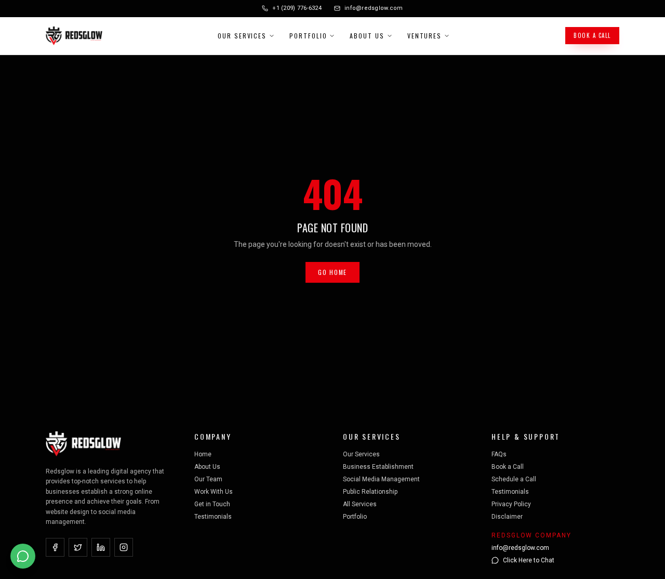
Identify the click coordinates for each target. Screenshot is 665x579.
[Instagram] (123, 547)
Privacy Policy (511, 504)
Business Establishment (378, 466)
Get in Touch (212, 504)
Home (202, 454)
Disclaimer (507, 516)
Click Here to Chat (528, 560)
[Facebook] (55, 547)
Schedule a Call (513, 479)
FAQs (499, 454)
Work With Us (213, 491)
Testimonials (213, 516)
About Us (367, 35)
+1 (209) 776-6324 (297, 8)
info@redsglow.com (373, 8)
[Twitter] (78, 547)
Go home (332, 272)
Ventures (424, 35)
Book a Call (592, 35)
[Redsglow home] (74, 36)
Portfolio (308, 35)
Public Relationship (370, 491)
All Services (360, 504)
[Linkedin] (100, 547)
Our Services (242, 35)
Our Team (208, 479)
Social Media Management (381, 479)
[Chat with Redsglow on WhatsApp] (22, 556)
